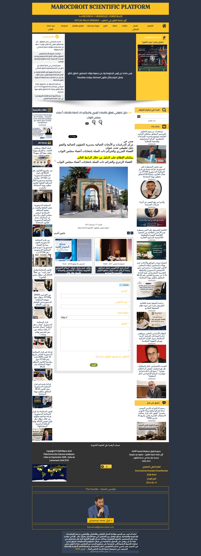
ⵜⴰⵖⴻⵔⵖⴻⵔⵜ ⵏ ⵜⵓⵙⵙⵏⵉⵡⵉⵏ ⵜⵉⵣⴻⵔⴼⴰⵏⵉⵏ (101, 16)
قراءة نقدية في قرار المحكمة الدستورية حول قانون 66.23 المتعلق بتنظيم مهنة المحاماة (42, 389)
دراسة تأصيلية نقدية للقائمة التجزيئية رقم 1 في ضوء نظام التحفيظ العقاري (48, 97)
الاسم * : (125, 291)
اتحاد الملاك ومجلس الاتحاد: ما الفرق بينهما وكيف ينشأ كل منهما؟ (42, 150)
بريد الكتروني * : (122, 302)
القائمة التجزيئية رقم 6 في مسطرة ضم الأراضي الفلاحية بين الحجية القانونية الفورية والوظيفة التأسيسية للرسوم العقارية (152, 234)
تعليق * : (125, 323)
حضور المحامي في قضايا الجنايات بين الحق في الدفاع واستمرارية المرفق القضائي (49, 67)
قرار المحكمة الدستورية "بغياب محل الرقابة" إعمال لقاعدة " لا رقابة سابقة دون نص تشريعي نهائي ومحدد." (42, 328)
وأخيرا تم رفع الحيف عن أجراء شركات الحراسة (151, 203)
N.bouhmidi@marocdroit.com (100, 527)
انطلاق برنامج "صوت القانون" (152, 42)
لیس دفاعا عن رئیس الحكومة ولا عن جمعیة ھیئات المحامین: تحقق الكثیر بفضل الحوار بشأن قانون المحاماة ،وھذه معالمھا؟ (100, 75)
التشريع (150, 26)
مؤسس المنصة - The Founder (100, 489)
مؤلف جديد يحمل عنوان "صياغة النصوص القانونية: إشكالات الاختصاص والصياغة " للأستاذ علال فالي (73, 270)
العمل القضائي (135, 27)
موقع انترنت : (123, 313)
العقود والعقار (78, 26)
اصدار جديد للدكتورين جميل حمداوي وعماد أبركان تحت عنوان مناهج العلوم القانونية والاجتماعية (113, 270)
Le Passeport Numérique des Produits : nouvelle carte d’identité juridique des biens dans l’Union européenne (42, 119)
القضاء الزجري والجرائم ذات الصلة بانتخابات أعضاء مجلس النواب (94, 161)
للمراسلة (64, 26)
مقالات (124, 26)
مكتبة (115, 26)
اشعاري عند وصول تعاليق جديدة (114, 356)
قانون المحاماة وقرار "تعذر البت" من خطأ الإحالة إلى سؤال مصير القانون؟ (42, 273)
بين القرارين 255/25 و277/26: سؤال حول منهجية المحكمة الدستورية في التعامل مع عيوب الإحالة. (42, 300)
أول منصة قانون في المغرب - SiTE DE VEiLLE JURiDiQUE (101, 20)
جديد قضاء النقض (50, 27)
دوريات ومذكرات (93, 26)
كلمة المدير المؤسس (152, 37)
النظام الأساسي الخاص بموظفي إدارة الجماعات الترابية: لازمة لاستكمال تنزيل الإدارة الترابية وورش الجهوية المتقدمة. (152, 337)
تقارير (105, 26)
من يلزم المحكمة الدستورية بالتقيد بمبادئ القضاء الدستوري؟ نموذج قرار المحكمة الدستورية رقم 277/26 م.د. (42, 246)
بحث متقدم (151, 120)
